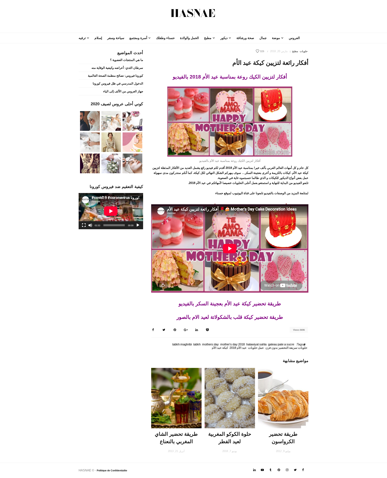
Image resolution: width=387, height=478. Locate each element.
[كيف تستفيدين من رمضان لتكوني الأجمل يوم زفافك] (132, 142)
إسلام (98, 38)
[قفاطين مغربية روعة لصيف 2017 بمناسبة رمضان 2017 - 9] (111, 142)
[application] (111, 211)
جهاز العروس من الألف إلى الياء (123, 91)
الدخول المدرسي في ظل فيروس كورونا (118, 83)
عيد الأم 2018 (238, 348)
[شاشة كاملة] (84, 225)
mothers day (210, 344)
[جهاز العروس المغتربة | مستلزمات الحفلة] (90, 142)
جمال (263, 38)
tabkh (197, 344)
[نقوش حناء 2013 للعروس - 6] (90, 163)
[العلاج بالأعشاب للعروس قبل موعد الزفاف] (132, 163)
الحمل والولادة (189, 38)
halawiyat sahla (256, 344)
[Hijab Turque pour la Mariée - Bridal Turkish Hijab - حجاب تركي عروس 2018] (90, 120)
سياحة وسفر (115, 38)
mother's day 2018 (232, 344)
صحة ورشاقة (245, 38)
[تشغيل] (138, 225)
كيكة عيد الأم (220, 348)
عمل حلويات (256, 348)
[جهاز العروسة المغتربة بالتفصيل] (111, 120)
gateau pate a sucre (281, 344)
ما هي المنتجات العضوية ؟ (126, 60)
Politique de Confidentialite (112, 470)
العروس (294, 38)
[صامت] (90, 225)
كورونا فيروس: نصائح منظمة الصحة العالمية (115, 75)
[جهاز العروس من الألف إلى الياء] (132, 120)
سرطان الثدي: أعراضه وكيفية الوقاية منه (117, 67)
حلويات (304, 51)
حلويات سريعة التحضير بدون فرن (286, 348)
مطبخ (207, 38)
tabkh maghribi (182, 344)
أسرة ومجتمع (138, 38)
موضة (276, 38)
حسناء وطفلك (165, 38)
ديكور (224, 38)
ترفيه (82, 38)
